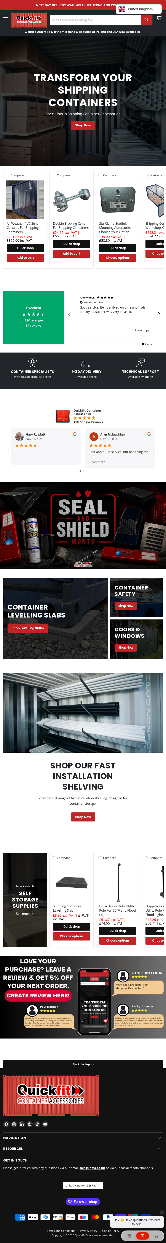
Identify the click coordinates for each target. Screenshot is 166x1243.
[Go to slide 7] (86, 471)
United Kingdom (80, 1185)
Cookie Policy (110, 1231)
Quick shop (25, 248)
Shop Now (83, 125)
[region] (114, 314)
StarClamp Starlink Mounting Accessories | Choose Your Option (116, 227)
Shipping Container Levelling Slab (67, 908)
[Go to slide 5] (79, 471)
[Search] (146, 20)
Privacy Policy (88, 1231)
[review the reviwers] (75, 435)
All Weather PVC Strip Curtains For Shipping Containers (23, 227)
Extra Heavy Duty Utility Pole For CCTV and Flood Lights (117, 910)
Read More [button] (23, 462)
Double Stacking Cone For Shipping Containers (71, 225)
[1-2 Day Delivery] (86, 369)
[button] (69, 314)
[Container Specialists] (32, 369)
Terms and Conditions (61, 1231)
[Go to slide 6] (83, 471)
